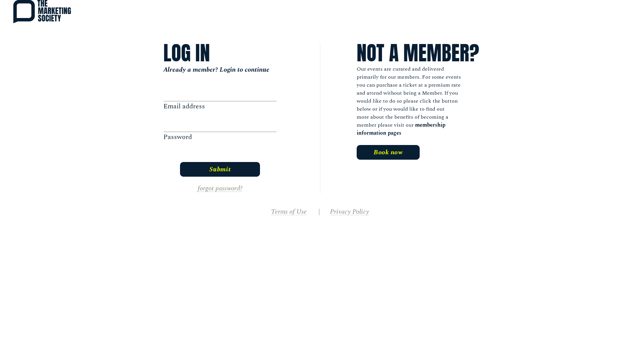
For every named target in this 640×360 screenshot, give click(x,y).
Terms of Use (289, 212)
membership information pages (401, 129)
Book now (388, 152)
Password (177, 137)
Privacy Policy (349, 212)
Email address (184, 106)
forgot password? (220, 188)
